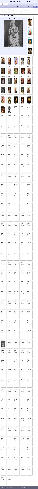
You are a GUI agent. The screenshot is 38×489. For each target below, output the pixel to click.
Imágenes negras (4, 6)
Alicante (10, 9)
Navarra (5, 15)
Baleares (28, 9)
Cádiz (6, 10)
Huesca (10, 11)
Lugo (24, 11)
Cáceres (2, 10)
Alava (2, 9)
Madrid (28, 11)
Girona (32, 10)
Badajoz (25, 9)
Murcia (36, 11)
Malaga (32, 11)
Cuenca (28, 10)
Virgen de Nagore (10, 15)
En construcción (26, 6)
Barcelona (32, 9)
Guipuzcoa (2, 11)
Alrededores (19, 6)
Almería (13, 9)
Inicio (2, 15)
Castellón (13, 10)
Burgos (36, 9)
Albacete (6, 9)
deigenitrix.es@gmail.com (22, 487)
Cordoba (21, 10)
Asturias (17, 9)
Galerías (34, 6)
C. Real (17, 10)
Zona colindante (32, 13)
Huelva (6, 11)
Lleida (21, 11)
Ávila (21, 9)
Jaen (13, 11)
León (17, 11)
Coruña (25, 10)
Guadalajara (35, 10)
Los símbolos (11, 6)
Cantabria (9, 10)
